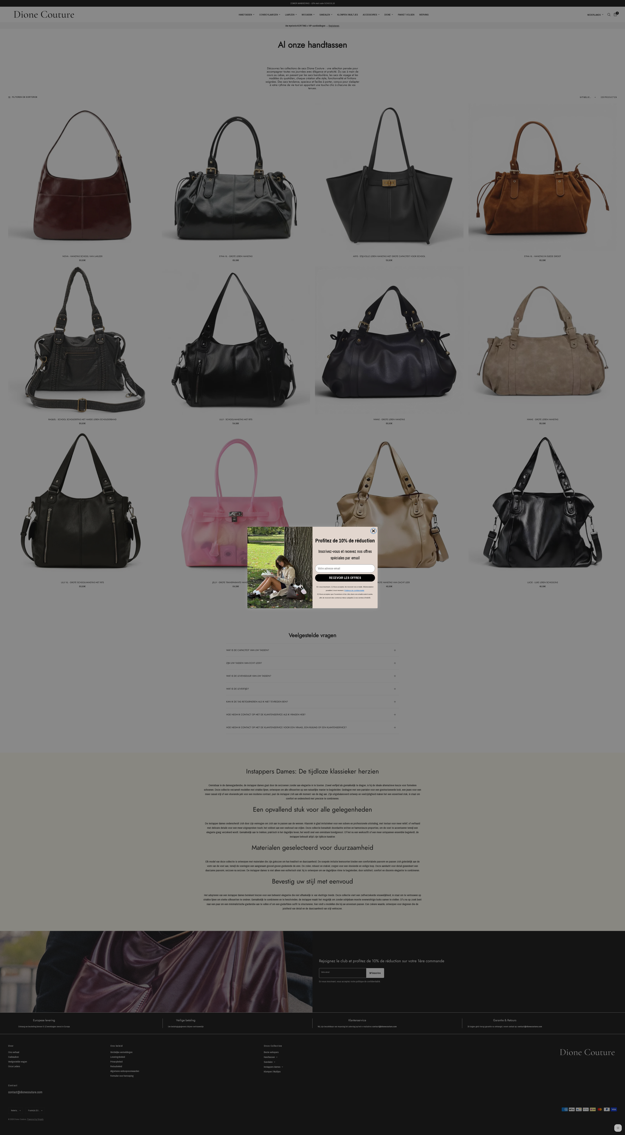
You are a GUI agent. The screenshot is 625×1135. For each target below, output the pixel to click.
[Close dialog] (373, 531)
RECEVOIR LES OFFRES (345, 577)
